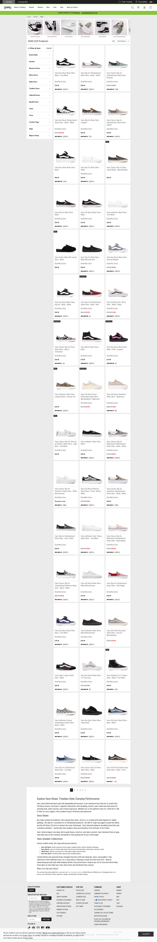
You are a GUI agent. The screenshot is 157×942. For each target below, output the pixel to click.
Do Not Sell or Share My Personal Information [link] (102, 920)
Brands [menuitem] (31, 7)
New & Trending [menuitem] (19, 7)
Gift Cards (79, 906)
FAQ (58, 893)
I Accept (146, 934)
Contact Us (60, 890)
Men (118, 897)
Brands (119, 890)
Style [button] (31, 129)
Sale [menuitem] (61, 7)
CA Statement (98, 909)
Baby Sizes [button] (33, 82)
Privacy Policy (99, 897)
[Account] (145, 7)
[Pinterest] (33, 928)
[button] (151, 2)
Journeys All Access (83, 893)
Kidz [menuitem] (55, 7)
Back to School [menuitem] (72, 7)
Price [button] (31, 115)
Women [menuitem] (40, 7)
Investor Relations (100, 916)
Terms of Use (98, 903)
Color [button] (31, 109)
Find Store (46, 919)
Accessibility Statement (102, 906)
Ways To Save (80, 900)
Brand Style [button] (33, 55)
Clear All (48, 48)
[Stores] (139, 7)
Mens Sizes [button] (33, 75)
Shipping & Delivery (63, 903)
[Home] (7, 7)
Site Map (59, 916)
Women (119, 893)
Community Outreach (101, 893)
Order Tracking (127, 2)
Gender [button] (32, 61)
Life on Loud (80, 890)
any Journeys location (75, 872)
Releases (120, 906)
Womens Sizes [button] (34, 68)
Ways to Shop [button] (34, 135)
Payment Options (62, 909)
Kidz (118, 900)
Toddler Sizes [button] (34, 88)
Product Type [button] (34, 122)
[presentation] (19, 7)
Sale (118, 903)
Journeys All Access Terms (103, 913)
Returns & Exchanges (64, 900)
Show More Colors (60, 81)
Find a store (32, 916)
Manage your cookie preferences (53, 933)
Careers (97, 890)
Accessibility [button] (143, 2)
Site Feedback (61, 913)
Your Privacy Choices (105, 900)
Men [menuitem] (48, 7)
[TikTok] (29, 928)
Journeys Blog (81, 897)
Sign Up (31, 890)
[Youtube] (48, 928)
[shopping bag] (151, 7)
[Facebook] (42, 928)
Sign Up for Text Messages (37, 895)
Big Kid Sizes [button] (34, 102)
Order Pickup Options (64, 906)
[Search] (133, 7)
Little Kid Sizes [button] (34, 95)
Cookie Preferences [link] (101, 924)
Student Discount (82, 903)
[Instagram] (38, 928)
